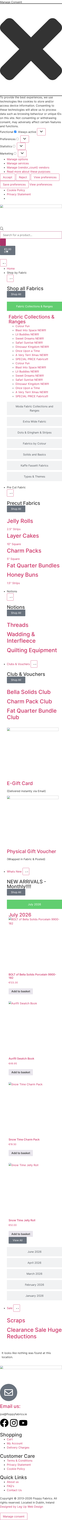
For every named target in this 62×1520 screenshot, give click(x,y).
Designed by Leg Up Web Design (21, 1506)
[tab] (34, 306)
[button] (31, 49)
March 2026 (34, 1273)
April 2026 (34, 1262)
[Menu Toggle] (3, 262)
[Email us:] (8, 1392)
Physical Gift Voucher (31, 851)
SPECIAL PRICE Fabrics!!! (32, 359)
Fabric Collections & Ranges (31, 319)
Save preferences (14, 184)
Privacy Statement (19, 194)
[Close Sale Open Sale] (16, 1308)
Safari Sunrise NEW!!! (29, 342)
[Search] (3, 242)
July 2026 (34, 904)
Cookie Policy (16, 190)
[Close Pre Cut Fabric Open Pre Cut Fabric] (10, 493)
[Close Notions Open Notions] (10, 597)
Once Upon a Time (28, 351)
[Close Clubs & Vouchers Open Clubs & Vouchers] (34, 664)
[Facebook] (4, 1423)
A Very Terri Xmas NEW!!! (32, 355)
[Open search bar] (1, 229)
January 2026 (34, 1295)
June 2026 (35, 1251)
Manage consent (13, 1516)
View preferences (45, 177)
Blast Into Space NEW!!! (31, 330)
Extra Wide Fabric (34, 421)
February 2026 (34, 1284)
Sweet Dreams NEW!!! (30, 338)
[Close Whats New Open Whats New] (26, 871)
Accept (7, 177)
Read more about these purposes (28, 171)
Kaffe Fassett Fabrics (34, 465)
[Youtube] (23, 1423)
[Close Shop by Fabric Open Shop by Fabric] (10, 278)
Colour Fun (23, 326)
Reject (23, 177)
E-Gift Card (20, 783)
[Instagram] (13, 1423)
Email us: (10, 1406)
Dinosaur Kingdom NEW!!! (32, 346)
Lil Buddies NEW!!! (27, 334)
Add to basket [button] (20, 991)
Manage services (18, 163)
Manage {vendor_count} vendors (28, 167)
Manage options (17, 159)
